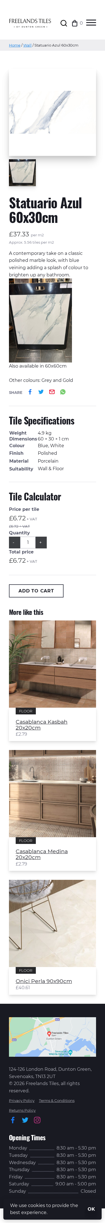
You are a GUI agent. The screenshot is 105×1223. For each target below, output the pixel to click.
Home (14, 45)
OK (91, 1209)
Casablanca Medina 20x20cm (42, 854)
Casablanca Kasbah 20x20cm (41, 725)
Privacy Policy (21, 1100)
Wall (27, 45)
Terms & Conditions (56, 1100)
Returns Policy (22, 1110)
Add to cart (36, 591)
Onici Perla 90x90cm (44, 981)
